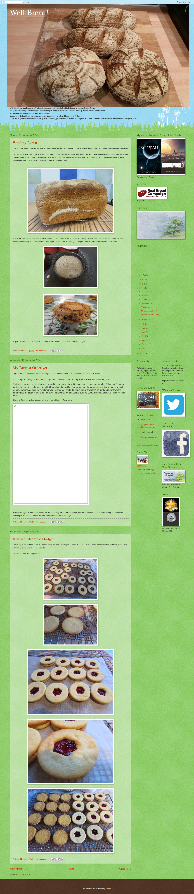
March (144, 340)
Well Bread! (29, 12)
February (145, 344)
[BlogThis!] (54, 351)
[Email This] (51, 351)
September (146, 303)
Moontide (143, 466)
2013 (141, 353)
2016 (141, 279)
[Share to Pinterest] (61, 351)
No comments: (41, 350)
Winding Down (25, 142)
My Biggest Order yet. (30, 367)
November (146, 295)
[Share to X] (56, 351)
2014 (141, 288)
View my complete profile (146, 473)
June (143, 328)
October (145, 299)
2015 (141, 284)
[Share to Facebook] (59, 351)
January (145, 348)
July (143, 324)
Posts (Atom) (25, 874)
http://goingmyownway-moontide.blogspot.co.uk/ (146, 425)
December (146, 291)
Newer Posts (16, 868)
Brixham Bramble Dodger (33, 538)
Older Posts (125, 868)
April (144, 336)
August (144, 319)
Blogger (108, 888)
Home (71, 868)
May (143, 332)
